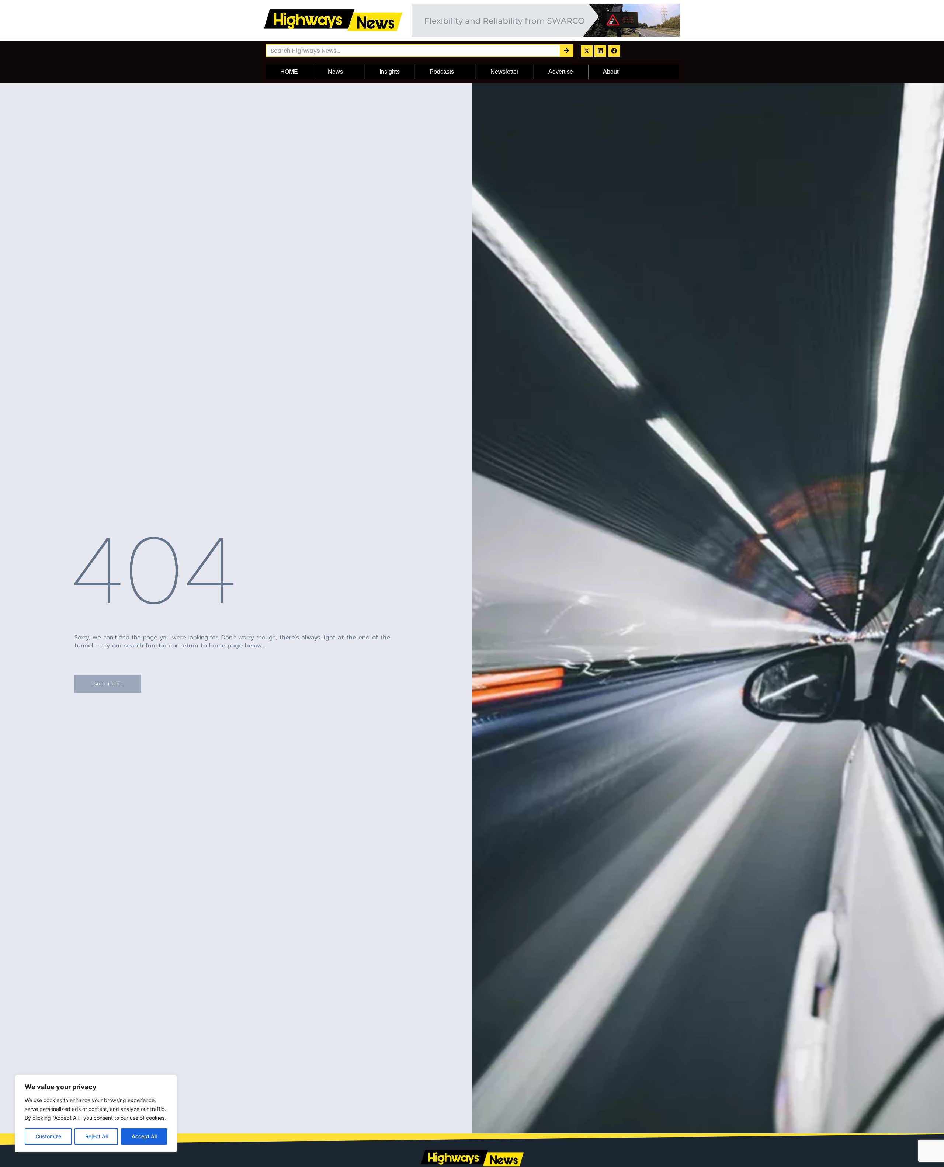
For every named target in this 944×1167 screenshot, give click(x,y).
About (610, 72)
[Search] (566, 50)
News (335, 72)
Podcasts (442, 72)
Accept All (144, 1136)
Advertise (560, 72)
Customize (48, 1136)
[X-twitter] (587, 51)
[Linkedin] (600, 51)
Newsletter (504, 72)
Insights (389, 72)
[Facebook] (614, 51)
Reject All (96, 1136)
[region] (96, 1113)
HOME (289, 72)
